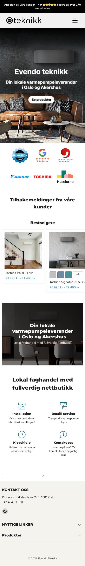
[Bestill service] (63, 413)
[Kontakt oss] (63, 444)
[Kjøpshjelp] (21, 444)
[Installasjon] (21, 413)
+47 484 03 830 (12, 502)
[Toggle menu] (75, 20)
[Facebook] (5, 511)
